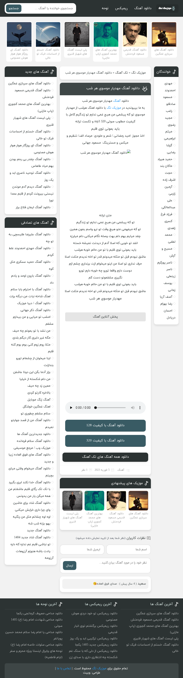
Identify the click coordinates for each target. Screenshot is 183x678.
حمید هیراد (165, 159)
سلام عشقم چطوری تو (35, 413)
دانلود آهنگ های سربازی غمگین (29, 83)
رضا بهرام (166, 304)
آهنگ (117, 101)
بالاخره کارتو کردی (38, 393)
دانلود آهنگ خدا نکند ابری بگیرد (29, 482)
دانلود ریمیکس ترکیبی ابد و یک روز (93, 638)
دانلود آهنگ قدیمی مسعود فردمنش (155, 620)
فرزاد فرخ (166, 214)
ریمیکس (121, 8)
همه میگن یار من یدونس (33, 496)
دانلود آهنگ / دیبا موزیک (33, 303)
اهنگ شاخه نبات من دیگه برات (29, 296)
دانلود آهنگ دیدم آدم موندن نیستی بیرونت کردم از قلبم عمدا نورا (32, 194)
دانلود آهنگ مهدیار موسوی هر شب (113, 88)
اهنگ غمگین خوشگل (36, 407)
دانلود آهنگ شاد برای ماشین (31, 503)
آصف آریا (166, 297)
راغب (169, 111)
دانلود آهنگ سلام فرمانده (33, 441)
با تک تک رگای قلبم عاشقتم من (29, 489)
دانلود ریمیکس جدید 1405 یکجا (96, 645)
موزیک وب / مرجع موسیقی (31, 448)
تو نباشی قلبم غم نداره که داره (30, 544)
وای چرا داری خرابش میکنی (32, 510)
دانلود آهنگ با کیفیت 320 (105, 440)
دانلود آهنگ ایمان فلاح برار (33, 207)
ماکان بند (166, 166)
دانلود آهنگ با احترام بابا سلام (30, 289)
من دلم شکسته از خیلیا (34, 379)
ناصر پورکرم (164, 263)
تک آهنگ (121, 73)
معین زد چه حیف (38, 386)
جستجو (14, 8)
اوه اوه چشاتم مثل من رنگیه (31, 517)
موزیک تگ (138, 73)
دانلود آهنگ (142, 8)
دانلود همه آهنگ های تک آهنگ (105, 457)
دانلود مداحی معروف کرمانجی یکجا (39, 613)
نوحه (105, 8)
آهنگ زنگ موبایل (38, 400)
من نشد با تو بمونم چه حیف (31, 331)
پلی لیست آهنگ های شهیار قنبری (156, 638)
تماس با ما (64, 668)
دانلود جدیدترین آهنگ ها (33, 434)
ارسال (69, 566)
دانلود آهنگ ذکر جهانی (35, 310)
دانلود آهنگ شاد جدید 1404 (32, 537)
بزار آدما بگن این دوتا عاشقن (31, 372)
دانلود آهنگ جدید (38, 530)
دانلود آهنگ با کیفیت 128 (105, 425)
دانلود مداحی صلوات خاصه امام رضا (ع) (36, 645)
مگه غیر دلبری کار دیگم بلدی (31, 338)
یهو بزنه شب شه (39, 523)
